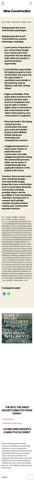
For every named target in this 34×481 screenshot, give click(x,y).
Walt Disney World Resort (13, 423)
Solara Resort (9, 419)
